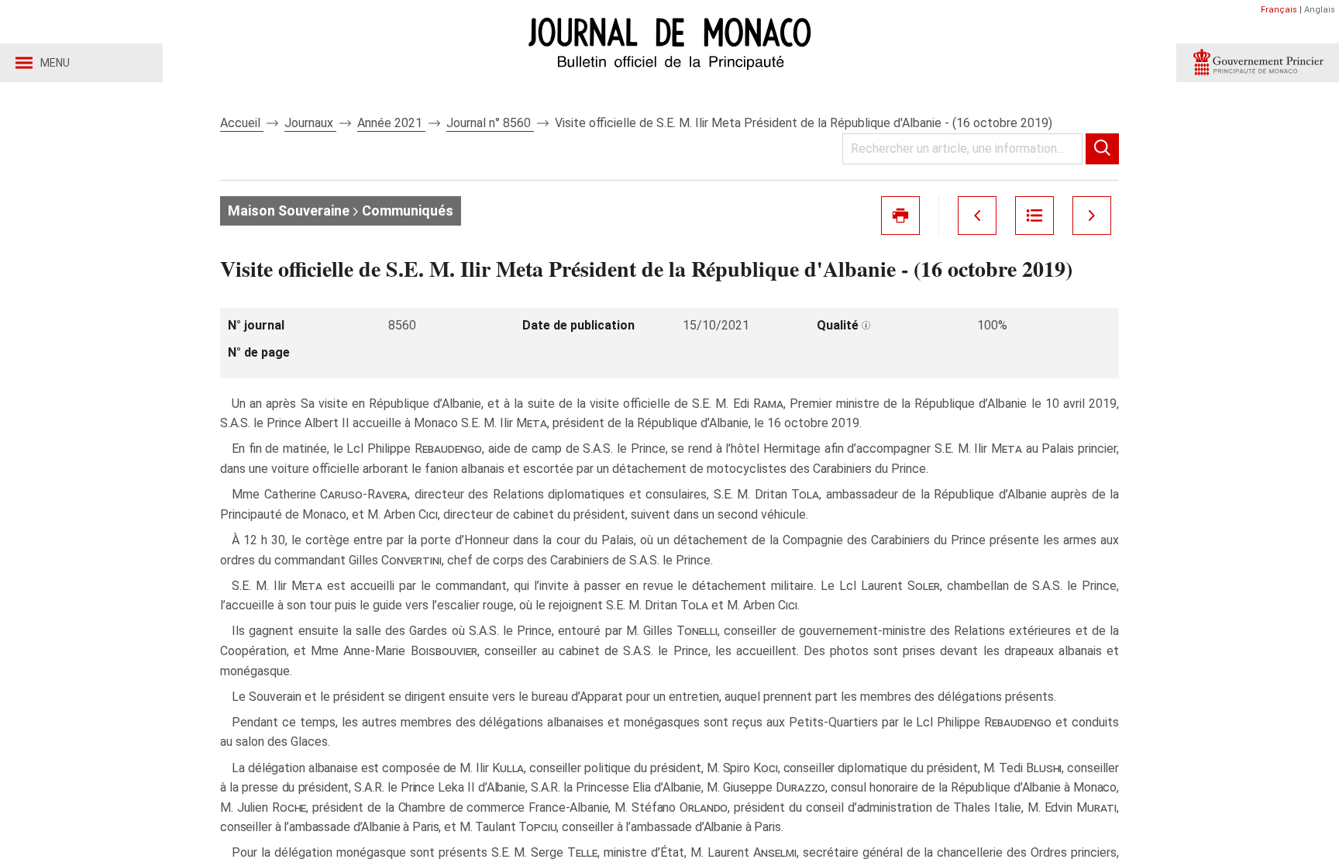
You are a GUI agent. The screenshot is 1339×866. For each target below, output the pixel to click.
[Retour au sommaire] (1034, 215)
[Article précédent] (977, 215)
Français (1279, 10)
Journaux (310, 123)
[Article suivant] (1091, 215)
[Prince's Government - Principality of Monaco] (1257, 62)
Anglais (1319, 10)
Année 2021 (391, 123)
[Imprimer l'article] (900, 215)
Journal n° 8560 (490, 123)
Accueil (241, 123)
